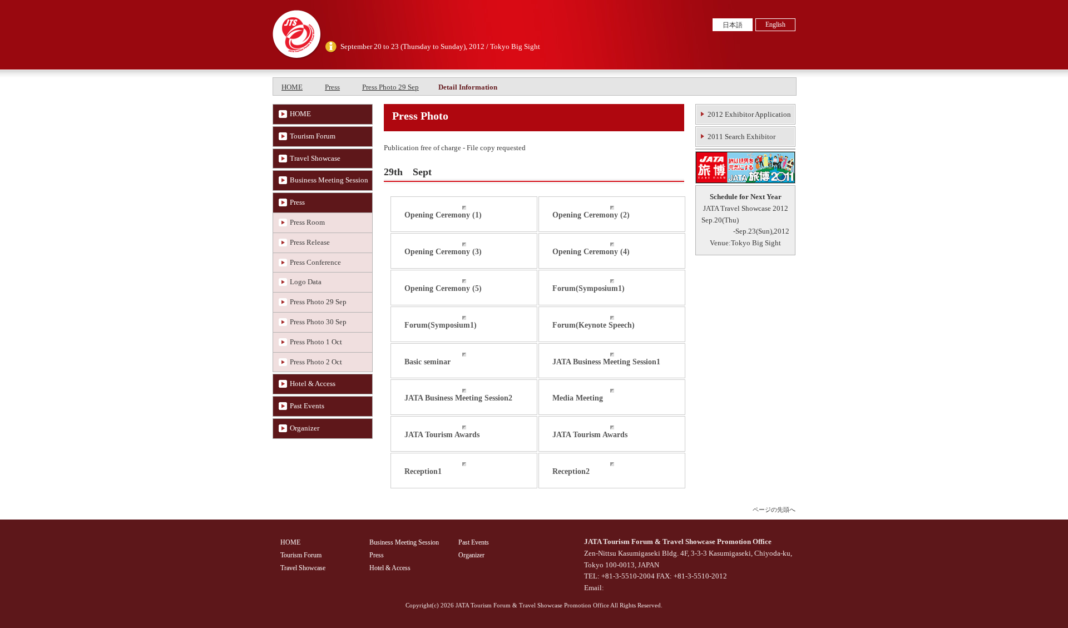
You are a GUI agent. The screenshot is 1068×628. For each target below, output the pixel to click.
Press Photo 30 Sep (318, 322)
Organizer (304, 428)
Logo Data (306, 282)
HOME (292, 87)
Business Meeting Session (329, 180)
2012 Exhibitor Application (749, 114)
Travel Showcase (315, 158)
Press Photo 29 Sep (390, 87)
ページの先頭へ (774, 509)
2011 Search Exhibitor (741, 136)
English (775, 24)
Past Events (307, 406)
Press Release (310, 242)
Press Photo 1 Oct (316, 342)
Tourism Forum (312, 136)
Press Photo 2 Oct (316, 362)
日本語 (733, 25)
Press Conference (315, 262)
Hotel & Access (312, 383)
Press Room (307, 222)
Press (332, 87)
